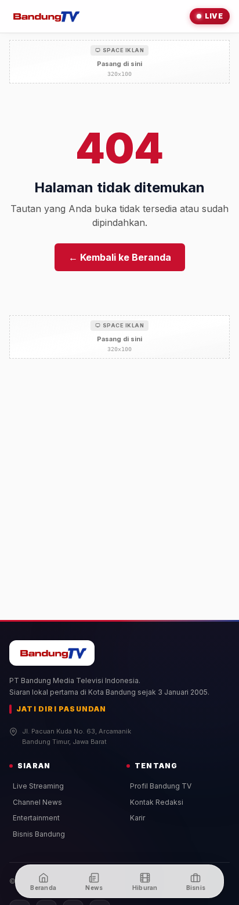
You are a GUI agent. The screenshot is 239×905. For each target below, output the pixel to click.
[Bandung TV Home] (45, 16)
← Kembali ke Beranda (119, 257)
